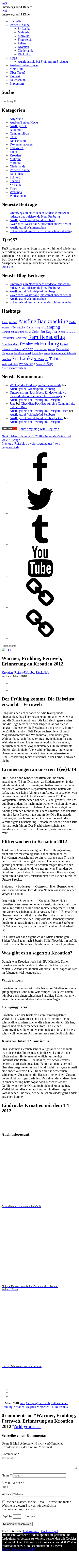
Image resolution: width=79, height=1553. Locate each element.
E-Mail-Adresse (13, 1482)
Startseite (15, 21)
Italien (22, 43)
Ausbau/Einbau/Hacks (24, 65)
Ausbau (13, 322)
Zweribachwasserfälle (14, 368)
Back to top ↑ (49, 1531)
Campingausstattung (13, 331)
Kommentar (10, 1454)
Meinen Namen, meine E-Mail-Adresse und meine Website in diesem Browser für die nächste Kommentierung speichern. (36, 1505)
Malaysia (23, 32)
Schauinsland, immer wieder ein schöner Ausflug (41, 231)
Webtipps (16, 192)
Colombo (38, 332)
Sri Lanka (24, 28)
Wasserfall (41, 364)
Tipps (13, 58)
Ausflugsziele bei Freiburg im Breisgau (43, 61)
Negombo (7, 353)
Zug (49, 364)
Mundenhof (62, 349)
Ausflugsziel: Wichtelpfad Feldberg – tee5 (36, 418)
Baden (72, 322)
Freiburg (49, 343)
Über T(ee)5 (18, 72)
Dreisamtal (8, 337)
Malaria (51, 349)
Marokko (24, 36)
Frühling (7, 1407)
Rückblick (24, 54)
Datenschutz (18, 80)
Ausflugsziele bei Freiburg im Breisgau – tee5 (39, 411)
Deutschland (18, 140)
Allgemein (16, 118)
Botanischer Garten (23, 327)
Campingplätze (19, 133)
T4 (51, 1407)
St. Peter (39, 359)
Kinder (27, 349)
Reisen (47, 353)
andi (22, 1403)
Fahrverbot (21, 337)
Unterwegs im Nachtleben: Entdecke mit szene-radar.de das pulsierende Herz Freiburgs (40, 214)
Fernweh (44, 1403)
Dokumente (71, 332)
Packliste (19, 353)
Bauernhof (16, 129)
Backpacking (52, 321)
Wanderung (27, 364)
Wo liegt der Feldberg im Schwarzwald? (35, 385)
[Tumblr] (40, 544)
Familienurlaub (10, 344)
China (13, 137)
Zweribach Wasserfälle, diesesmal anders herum (40, 223)
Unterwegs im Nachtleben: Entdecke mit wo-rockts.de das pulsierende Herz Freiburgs (38, 394)
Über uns (7, 266)
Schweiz (15, 177)
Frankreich (25, 39)
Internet (6, 349)
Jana (12, 403)
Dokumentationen (21, 144)
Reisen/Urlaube (20, 25)
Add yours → (27, 1426)
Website (7, 1494)
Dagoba (51, 332)
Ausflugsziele (18, 126)
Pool (28, 353)
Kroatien (23, 47)
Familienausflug (46, 337)
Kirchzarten (40, 349)
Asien (5, 322)
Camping (52, 327)
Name (7, 1475)
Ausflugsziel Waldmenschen (28, 227)
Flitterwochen (59, 1403)
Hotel (64, 344)
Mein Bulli (16, 69)
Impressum (17, 83)
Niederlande (25, 50)
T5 (46, 359)
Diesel (61, 331)
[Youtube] (40, 576)
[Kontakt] (40, 638)
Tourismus (61, 1407)
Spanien (15, 181)
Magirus (30, 1407)
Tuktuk (55, 358)
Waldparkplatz (10, 364)
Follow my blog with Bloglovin (39, 429)
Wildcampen (18, 195)
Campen (39, 328)
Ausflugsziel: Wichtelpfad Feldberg (32, 220)
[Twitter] (40, 513)
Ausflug (27, 321)
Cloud (28, 332)
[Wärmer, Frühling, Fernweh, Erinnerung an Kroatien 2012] (6, 649)
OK (32, 1549)
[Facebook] (40, 482)
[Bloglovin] (40, 607)
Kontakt (15, 76)
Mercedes (43, 1407)
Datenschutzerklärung (16, 1549)
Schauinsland (58, 353)
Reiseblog (37, 353)
